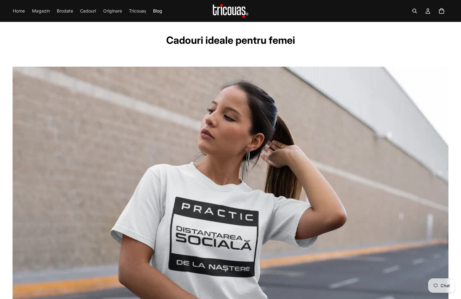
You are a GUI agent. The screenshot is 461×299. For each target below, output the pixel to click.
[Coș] (441, 11)
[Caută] (414, 11)
